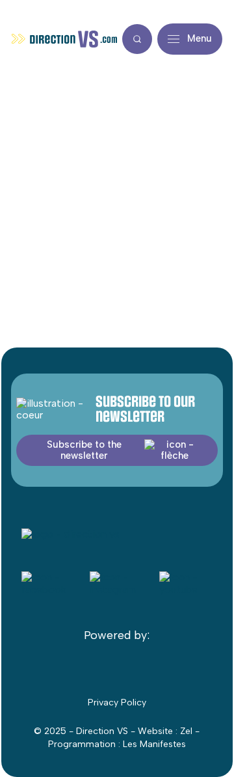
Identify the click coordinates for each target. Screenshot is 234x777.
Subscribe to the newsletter (84, 450)
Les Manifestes (154, 744)
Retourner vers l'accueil (117, 267)
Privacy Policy (117, 702)
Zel (186, 731)
